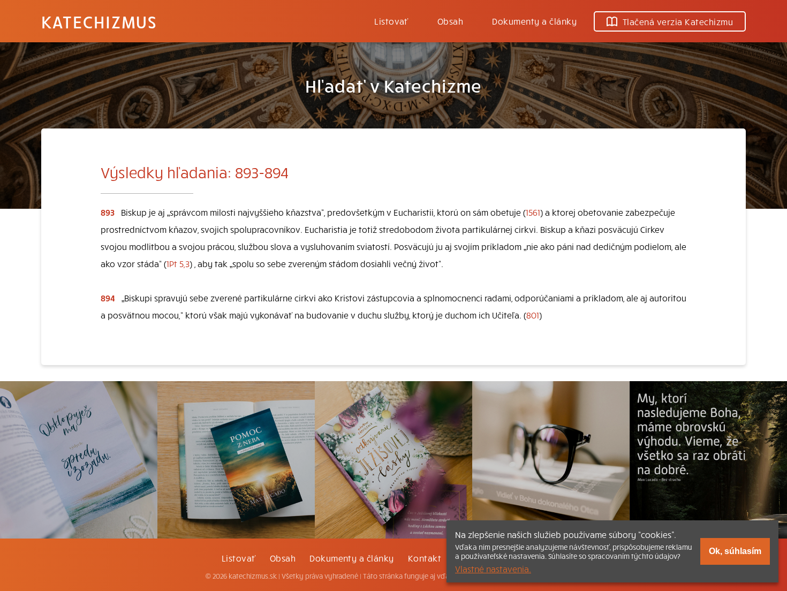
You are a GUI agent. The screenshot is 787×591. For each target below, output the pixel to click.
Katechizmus (99, 21)
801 (532, 314)
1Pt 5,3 (178, 263)
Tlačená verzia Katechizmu (678, 21)
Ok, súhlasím (735, 551)
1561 (533, 212)
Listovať (391, 21)
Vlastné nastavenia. (493, 568)
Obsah (450, 21)
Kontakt (424, 557)
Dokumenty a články (534, 21)
